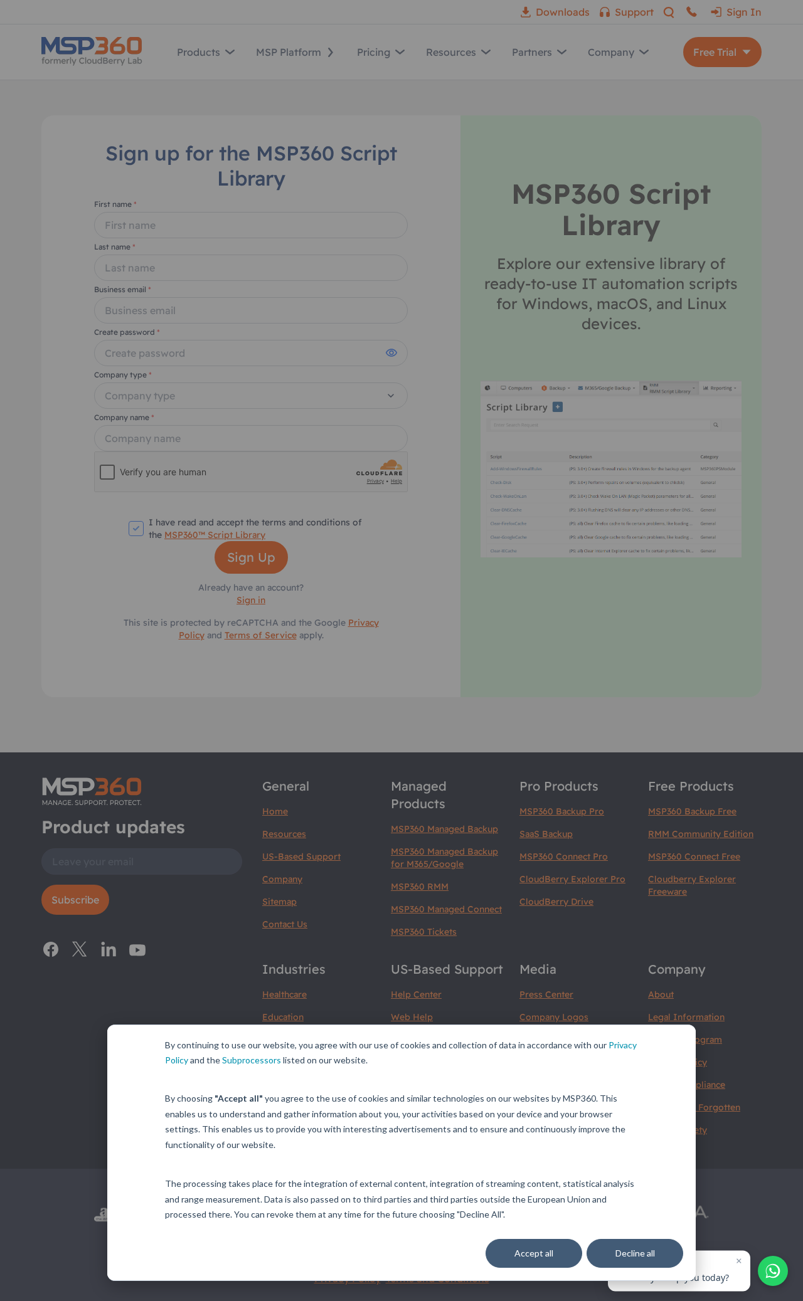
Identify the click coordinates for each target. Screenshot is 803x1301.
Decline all (635, 1253)
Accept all (533, 1253)
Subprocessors (251, 1060)
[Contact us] (773, 1271)
